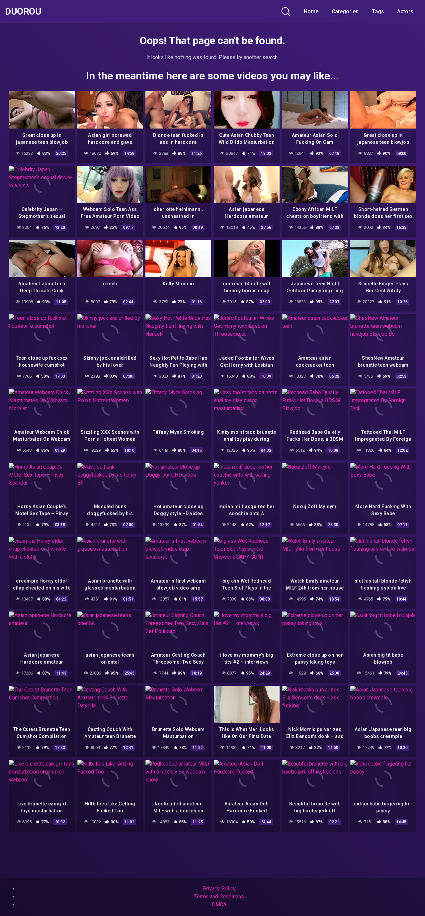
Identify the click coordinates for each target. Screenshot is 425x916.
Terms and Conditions (219, 896)
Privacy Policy (219, 888)
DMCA (219, 904)
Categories (345, 11)
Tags (378, 11)
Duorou (23, 11)
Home (311, 11)
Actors (405, 11)
